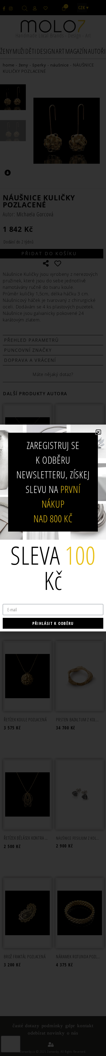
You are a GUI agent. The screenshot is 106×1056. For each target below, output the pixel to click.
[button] (98, 432)
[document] (53, 528)
